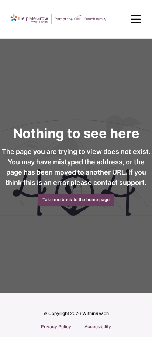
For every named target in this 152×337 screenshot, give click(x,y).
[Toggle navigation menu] (136, 19)
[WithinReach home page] (58, 19)
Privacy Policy (56, 326)
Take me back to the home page (76, 199)
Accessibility (97, 326)
